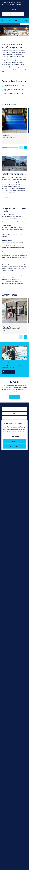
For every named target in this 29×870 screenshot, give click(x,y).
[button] (13, 9)
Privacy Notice (21, 431)
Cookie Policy (14, 431)
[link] (13, 14)
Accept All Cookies (14, 446)
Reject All (14, 441)
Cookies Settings (14, 436)
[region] (14, 435)
